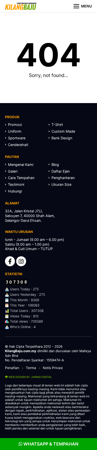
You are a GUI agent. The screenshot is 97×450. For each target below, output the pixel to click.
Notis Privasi (53, 368)
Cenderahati (18, 145)
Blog (55, 164)
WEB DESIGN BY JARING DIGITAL (30, 377)
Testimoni (16, 184)
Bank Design (61, 138)
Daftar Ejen (60, 171)
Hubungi (15, 191)
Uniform (14, 131)
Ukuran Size (61, 184)
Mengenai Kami (20, 164)
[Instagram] (21, 261)
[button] (82, 6)
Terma (31, 368)
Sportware (16, 138)
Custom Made (63, 131)
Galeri (12, 171)
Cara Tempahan (21, 178)
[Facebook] (10, 261)
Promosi (15, 124)
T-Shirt (57, 124)
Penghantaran (63, 178)
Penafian (12, 368)
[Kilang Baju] (21, 6)
